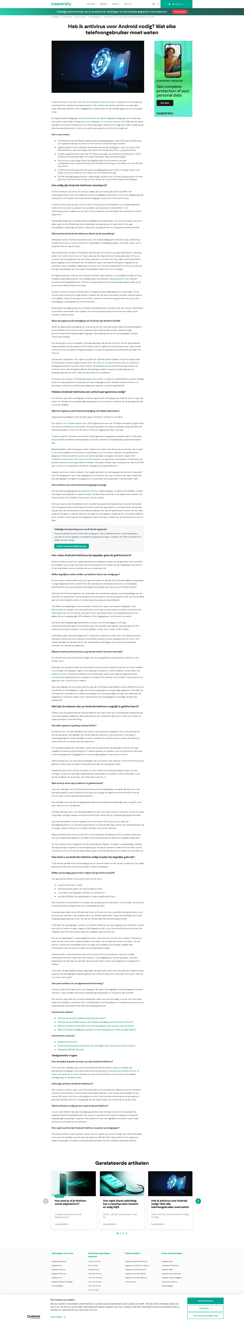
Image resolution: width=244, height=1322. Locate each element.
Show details (56, 1317)
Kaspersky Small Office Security (136, 1261)
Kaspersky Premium (89, 491)
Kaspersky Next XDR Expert (171, 1274)
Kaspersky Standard (59, 1261)
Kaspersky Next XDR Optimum (135, 1274)
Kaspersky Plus (57, 1265)
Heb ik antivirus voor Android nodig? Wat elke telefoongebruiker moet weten (170, 1204)
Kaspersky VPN (57, 1278)
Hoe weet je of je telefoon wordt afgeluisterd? (70, 1202)
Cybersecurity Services (170, 1265)
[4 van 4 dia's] (126, 1233)
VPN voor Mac (93, 1290)
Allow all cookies (205, 1301)
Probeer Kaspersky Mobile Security (71, 546)
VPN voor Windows (95, 1278)
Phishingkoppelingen (82, 379)
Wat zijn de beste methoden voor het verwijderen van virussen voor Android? (96, 1025)
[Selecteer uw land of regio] (153, 4)
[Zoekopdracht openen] (157, 4)
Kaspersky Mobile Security (71, 1049)
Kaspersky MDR (167, 1270)
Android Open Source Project (74, 256)
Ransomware (57, 609)
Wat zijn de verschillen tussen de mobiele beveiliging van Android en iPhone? (95, 1022)
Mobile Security (93, 1270)
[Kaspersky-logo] (62, 4)
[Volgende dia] (198, 1201)
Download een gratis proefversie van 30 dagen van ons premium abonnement (96, 1045)
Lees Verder (61, 1224)
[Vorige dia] (45, 1201)
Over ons (127, 4)
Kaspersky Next (167, 1261)
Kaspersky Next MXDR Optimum (136, 1278)
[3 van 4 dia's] (123, 1233)
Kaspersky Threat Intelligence (172, 1278)
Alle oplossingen (57, 1286)
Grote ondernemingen (172, 1253)
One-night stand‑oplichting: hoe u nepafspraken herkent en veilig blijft (120, 1204)
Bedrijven (103, 4)
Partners (115, 4)
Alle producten (130, 1282)
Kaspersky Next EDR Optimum (135, 1270)
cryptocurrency (62, 466)
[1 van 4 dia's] (117, 1233)
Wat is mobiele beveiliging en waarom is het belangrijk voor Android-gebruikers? (97, 1029)
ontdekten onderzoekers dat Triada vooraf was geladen (76, 459)
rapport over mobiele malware (69, 423)
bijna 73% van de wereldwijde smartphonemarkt (94, 102)
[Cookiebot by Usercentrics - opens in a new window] (34, 1317)
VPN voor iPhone (94, 1286)
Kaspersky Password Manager (62, 1282)
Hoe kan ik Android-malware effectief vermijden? (82, 1018)
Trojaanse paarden (60, 436)
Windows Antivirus (94, 1274)
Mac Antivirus (93, 1265)
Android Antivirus (94, 1261)
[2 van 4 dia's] (120, 1233)
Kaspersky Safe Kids (59, 1274)
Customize (204, 1308)
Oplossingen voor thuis (62, 1253)
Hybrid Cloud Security (170, 1282)
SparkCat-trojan (59, 674)
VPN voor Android (94, 1282)
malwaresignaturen (117, 279)
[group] (74, 1200)
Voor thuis (91, 4)
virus (112, 269)
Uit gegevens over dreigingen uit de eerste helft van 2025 (99, 121)
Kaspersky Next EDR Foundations (137, 1265)
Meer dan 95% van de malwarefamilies (104, 362)
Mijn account (177, 4)
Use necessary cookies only (205, 1316)
